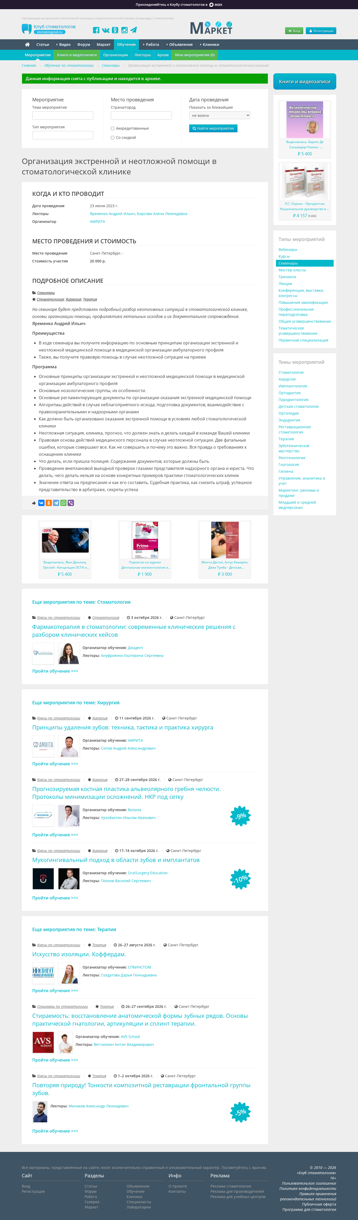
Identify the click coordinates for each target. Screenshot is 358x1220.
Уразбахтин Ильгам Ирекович (128, 817)
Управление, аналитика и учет (302, 481)
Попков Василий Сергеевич (126, 880)
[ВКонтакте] (41, 503)
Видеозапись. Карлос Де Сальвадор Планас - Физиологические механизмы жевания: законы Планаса (304, 145)
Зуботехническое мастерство (294, 448)
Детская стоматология (299, 406)
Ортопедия (289, 413)
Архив (163, 54)
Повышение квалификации (303, 302)
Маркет (104, 44)
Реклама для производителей (237, 1191)
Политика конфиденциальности (307, 1188)
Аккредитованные (132, 128)
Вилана (134, 809)
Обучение (126, 44)
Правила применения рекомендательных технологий (308, 1196)
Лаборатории (139, 1207)
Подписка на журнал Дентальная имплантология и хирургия (144, 565)
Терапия (90, 299)
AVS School (130, 1036)
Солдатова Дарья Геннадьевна (129, 974)
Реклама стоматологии (230, 1186)
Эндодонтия (289, 419)
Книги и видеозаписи (77, 54)
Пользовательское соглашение (309, 1183)
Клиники (210, 44)
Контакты (177, 1191)
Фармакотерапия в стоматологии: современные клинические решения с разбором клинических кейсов (133, 631)
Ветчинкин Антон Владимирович (124, 1044)
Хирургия (73, 299)
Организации (115, 54)
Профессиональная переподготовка (296, 312)
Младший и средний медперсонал (297, 505)
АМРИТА (97, 221)
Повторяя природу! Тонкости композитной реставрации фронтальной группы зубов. (141, 1089)
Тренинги (287, 276)
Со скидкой (126, 137)
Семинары (46, 292)
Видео (64, 44)
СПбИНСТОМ (139, 967)
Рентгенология (292, 457)
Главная (29, 65)
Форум (83, 44)
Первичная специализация (303, 340)
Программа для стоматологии (309, 1209)
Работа (152, 44)
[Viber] (71, 503)
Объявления (180, 44)
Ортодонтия (290, 392)
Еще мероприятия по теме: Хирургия (76, 702)
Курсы (284, 256)
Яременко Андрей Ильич (112, 213)
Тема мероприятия (49, 107)
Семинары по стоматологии (62, 1006)
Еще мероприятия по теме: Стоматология (81, 602)
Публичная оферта (319, 1204)
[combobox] (62, 115)
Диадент (135, 647)
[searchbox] (35, 115)
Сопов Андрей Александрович (128, 748)
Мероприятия (38, 54)
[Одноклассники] (49, 503)
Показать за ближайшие (211, 107)
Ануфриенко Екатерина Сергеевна (132, 655)
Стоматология (50, 299)
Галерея (92, 1201)
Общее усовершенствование (305, 321)
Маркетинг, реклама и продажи (299, 493)
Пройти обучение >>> (55, 671)
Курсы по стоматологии (58, 617)
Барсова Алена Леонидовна (162, 213)
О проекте (178, 1186)
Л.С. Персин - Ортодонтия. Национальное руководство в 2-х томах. (305, 206)
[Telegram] (56, 503)
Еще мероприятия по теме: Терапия (74, 929)
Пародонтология (293, 399)
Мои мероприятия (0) (195, 54)
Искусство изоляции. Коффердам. (79, 954)
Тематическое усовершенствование (298, 331)
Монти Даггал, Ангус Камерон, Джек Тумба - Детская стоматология (225, 565)
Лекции (285, 283)
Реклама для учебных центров (237, 1196)
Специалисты (139, 1201)
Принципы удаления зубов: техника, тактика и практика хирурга (122, 727)
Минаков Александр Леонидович (99, 1105)
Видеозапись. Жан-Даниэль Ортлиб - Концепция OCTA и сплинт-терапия (65, 565)
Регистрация (323, 31)
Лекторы (142, 54)
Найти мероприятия (215, 128)
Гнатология (289, 464)
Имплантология (293, 385)
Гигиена (286, 471)
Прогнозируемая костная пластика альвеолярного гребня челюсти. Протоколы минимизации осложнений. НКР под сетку (126, 793)
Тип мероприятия (48, 126)
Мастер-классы (292, 269)
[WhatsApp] (63, 503)
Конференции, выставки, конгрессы (301, 293)
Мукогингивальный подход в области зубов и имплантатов (116, 860)
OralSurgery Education (148, 872)
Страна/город (123, 107)
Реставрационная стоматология (295, 429)
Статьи (42, 44)
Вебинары (288, 249)
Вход (296, 31)
